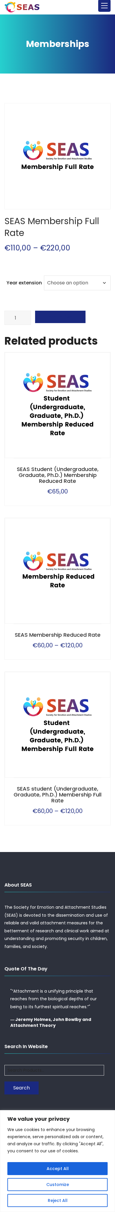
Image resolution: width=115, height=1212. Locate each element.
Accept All (58, 1169)
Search (21, 1087)
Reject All (58, 1200)
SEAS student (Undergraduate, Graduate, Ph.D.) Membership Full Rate (57, 794)
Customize (57, 1184)
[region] (57, 1161)
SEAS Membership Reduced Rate (58, 634)
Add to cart (60, 317)
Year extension (24, 282)
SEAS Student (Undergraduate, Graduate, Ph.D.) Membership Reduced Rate (57, 475)
